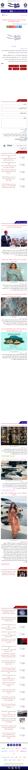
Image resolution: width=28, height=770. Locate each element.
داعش (9, 57)
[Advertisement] (14, 85)
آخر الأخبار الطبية (5, 564)
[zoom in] (3, 15)
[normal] (5, 15)
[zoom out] (7, 15)
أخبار (26, 15)
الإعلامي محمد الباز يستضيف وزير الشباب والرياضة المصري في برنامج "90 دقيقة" (8, 671)
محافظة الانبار (16, 68)
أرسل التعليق (23, 148)
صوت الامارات (23, 66)
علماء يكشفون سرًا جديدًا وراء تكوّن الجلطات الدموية (14, 460)
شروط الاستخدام (23, 132)
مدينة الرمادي (23, 68)
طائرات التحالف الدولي (19, 50)
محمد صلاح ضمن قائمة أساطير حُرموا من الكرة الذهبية (14, 425)
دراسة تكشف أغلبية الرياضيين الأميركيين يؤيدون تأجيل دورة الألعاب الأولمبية (9, 736)
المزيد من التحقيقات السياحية (8, 455)
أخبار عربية (22, 15)
